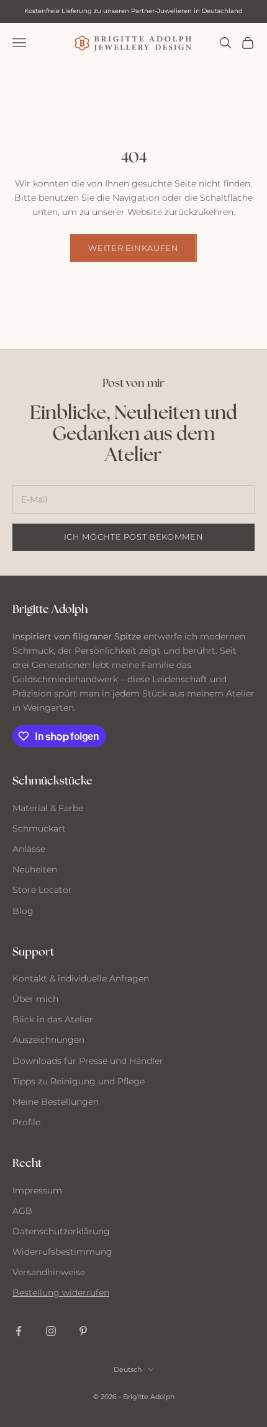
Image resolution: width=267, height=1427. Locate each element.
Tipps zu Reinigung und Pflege (78, 1081)
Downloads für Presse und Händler (87, 1060)
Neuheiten (34, 869)
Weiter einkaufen (133, 248)
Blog (23, 910)
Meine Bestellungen (55, 1101)
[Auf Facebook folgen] (18, 1331)
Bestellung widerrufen (60, 1292)
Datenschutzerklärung (61, 1231)
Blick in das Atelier (52, 1019)
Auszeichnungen (48, 1039)
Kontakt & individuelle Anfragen (80, 978)
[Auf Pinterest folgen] (83, 1331)
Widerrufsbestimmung (62, 1251)
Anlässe (28, 848)
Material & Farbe (47, 808)
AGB (22, 1210)
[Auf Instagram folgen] (51, 1331)
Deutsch (128, 1369)
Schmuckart (39, 828)
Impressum (37, 1190)
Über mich (35, 998)
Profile (26, 1122)
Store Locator (42, 889)
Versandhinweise (48, 1272)
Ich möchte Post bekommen (134, 537)
